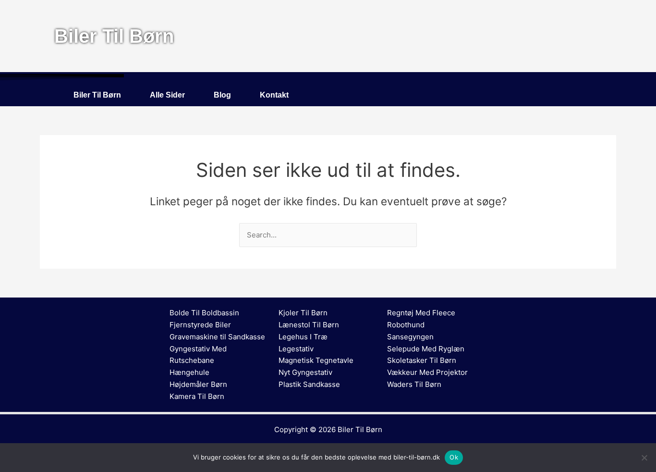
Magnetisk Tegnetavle (316, 360)
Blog (222, 95)
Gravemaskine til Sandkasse (217, 336)
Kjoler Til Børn (303, 312)
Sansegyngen (410, 336)
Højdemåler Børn (198, 384)
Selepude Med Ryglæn (425, 348)
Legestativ (296, 348)
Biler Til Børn (97, 95)
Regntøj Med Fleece (421, 312)
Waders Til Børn (414, 384)
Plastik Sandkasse (309, 384)
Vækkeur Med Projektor (427, 372)
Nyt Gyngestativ (305, 372)
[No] (644, 457)
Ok (453, 457)
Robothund (406, 324)
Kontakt (274, 95)
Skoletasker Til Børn (421, 360)
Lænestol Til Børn (309, 324)
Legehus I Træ (303, 336)
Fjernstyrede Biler (200, 324)
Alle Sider (167, 95)
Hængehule (189, 372)
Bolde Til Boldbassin (204, 312)
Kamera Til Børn (197, 396)
